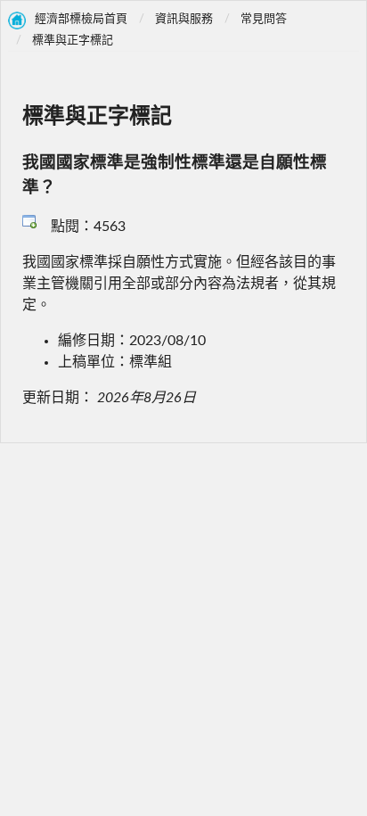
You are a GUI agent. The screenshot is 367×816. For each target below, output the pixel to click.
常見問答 (264, 19)
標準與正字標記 (72, 40)
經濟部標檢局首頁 (81, 19)
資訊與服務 (184, 19)
